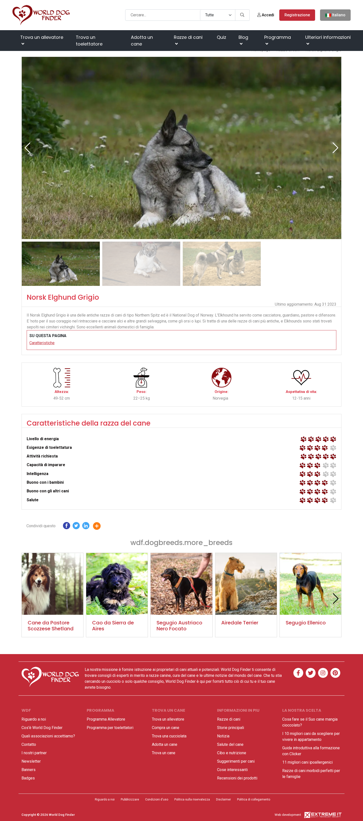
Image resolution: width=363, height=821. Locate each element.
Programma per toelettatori (110, 727)
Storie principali (230, 727)
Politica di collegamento (253, 799)
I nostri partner (34, 753)
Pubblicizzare (130, 799)
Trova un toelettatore (89, 40)
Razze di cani (188, 37)
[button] (335, 147)
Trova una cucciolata (169, 736)
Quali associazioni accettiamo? (48, 736)
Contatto (28, 744)
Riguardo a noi (33, 719)
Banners (28, 769)
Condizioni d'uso (156, 799)
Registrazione (297, 15)
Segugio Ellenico (306, 622)
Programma (277, 37)
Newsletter (31, 761)
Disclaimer (223, 799)
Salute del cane (230, 744)
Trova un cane (163, 753)
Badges (28, 778)
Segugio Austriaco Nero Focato (179, 625)
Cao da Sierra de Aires (113, 625)
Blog (243, 37)
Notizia (223, 736)
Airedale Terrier (239, 622)
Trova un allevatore (41, 37)
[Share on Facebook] (66, 527)
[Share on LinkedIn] (85, 527)
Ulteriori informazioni (328, 37)
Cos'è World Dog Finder (41, 727)
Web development (288, 815)
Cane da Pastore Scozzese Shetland (51, 625)
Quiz (221, 37)
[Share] (100, 527)
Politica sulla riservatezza (192, 799)
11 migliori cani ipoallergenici (307, 762)
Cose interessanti (232, 769)
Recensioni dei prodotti (237, 778)
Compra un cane (165, 727)
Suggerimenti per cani (236, 761)
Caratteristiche (42, 343)
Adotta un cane (142, 40)
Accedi (267, 15)
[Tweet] (76, 527)
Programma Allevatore (106, 719)
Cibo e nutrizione (231, 753)
